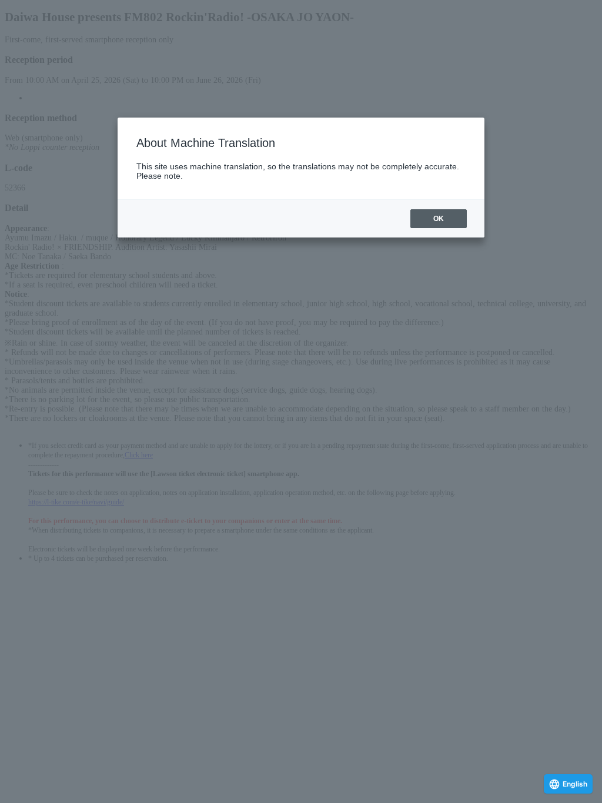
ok (438, 219)
